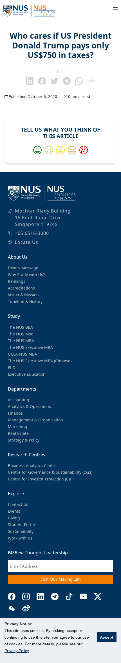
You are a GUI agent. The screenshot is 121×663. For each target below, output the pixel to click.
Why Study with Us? (26, 274)
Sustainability (20, 531)
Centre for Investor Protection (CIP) (40, 479)
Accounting (18, 399)
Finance (15, 413)
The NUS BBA (20, 327)
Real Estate (18, 433)
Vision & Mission (23, 294)
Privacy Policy (17, 650)
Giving (14, 517)
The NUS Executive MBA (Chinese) (39, 360)
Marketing (17, 426)
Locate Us (26, 242)
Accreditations (21, 288)
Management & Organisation (35, 419)
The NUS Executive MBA (30, 347)
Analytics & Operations (29, 406)
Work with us (20, 538)
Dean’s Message (23, 267)
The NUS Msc (20, 334)
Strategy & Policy (23, 440)
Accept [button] (106, 637)
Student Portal (21, 524)
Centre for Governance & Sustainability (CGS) (50, 472)
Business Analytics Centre (32, 465)
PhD (11, 367)
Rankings (16, 281)
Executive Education (27, 374)
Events (14, 511)
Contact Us (18, 504)
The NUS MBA (21, 340)
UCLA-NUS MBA (22, 354)
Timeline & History (25, 301)
